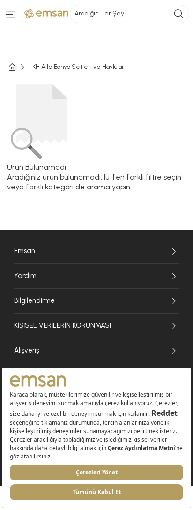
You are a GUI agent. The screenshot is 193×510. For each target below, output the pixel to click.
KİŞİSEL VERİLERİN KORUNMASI (62, 325)
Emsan (24, 251)
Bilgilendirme (34, 300)
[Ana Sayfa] (19, 67)
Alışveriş (26, 350)
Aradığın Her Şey (99, 13)
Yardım (25, 275)
